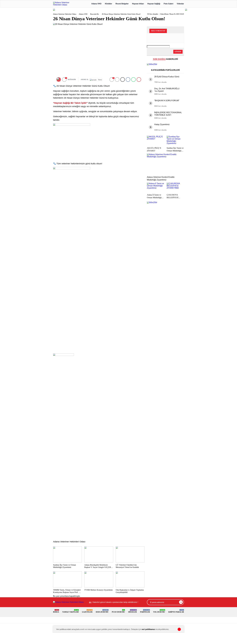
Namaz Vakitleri (70, 611)
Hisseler (132, 611)
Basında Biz (94, 14)
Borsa (56, 611)
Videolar (180, 4)
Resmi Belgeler (122, 4)
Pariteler (145, 611)
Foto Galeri (168, 4)
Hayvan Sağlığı (153, 4)
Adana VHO (96, 4)
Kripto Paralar (176, 611)
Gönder (178, 52)
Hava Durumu (102, 611)
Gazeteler (87, 611)
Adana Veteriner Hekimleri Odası (64, 14)
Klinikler (108, 4)
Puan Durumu (118, 611)
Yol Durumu (159, 611)
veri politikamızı (148, 629)
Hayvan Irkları (138, 4)
